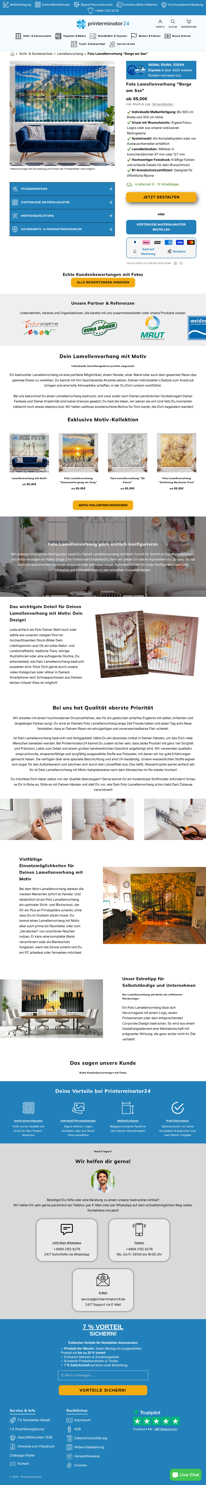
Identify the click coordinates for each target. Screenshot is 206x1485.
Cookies (80, 1465)
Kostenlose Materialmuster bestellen (161, 226)
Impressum (82, 1420)
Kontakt (23, 1464)
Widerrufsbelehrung (89, 1447)
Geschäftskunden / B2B (35, 1437)
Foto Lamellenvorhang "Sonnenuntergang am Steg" (78, 480)
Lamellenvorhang (70, 54)
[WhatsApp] (175, 263)
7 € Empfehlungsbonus (27, 1429)
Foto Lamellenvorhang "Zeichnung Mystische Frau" (177, 480)
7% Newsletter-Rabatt (34, 1420)
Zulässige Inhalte (22, 1455)
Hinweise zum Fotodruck (36, 1446)
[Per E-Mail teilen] (181, 263)
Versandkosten (162, 104)
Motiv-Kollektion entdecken (103, 505)
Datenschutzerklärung (90, 1438)
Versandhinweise (87, 1456)
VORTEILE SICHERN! (103, 1390)
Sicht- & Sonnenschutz (36, 54)
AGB (77, 1429)
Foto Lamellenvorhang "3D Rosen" (127, 480)
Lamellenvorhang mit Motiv (29, 478)
